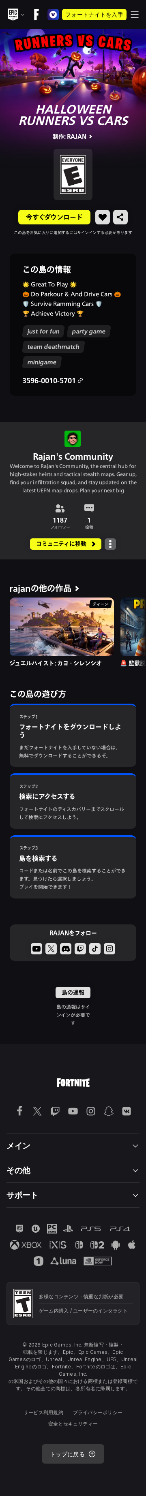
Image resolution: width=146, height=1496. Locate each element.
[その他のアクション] (110, 544)
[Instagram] (109, 948)
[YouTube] (36, 948)
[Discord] (65, 948)
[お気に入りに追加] (102, 217)
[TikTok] (95, 948)
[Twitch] (80, 948)
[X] (51, 948)
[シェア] (120, 217)
